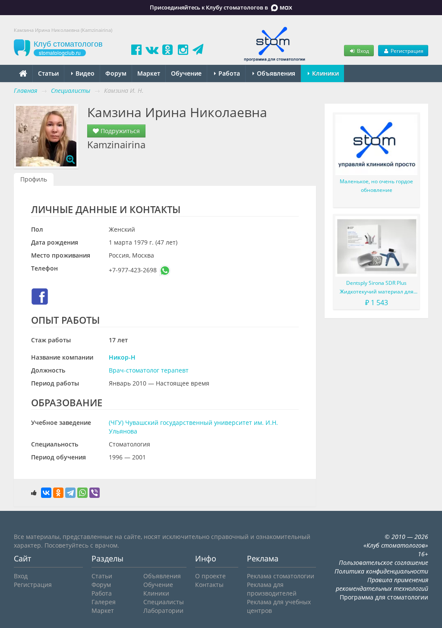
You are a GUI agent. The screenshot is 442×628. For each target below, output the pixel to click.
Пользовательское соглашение (383, 562)
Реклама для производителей (272, 588)
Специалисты (163, 602)
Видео (84, 73)
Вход (362, 50)
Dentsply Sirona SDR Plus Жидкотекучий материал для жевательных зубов (377, 287)
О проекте (210, 576)
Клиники (324, 73)
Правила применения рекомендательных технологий (382, 584)
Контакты (209, 584)
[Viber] (94, 493)
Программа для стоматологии (384, 597)
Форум (115, 73)
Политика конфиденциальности (381, 571)
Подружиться (119, 131)
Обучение (186, 73)
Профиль (33, 179)
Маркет (148, 73)
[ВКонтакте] (46, 493)
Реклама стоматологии (280, 576)
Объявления (275, 73)
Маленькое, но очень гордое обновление (376, 186)
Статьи (48, 73)
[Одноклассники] (58, 493)
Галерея (104, 602)
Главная (25, 90)
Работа (228, 73)
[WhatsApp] (82, 493)
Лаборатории (163, 610)
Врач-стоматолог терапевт (149, 370)
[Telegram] (70, 493)
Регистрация (406, 50)
